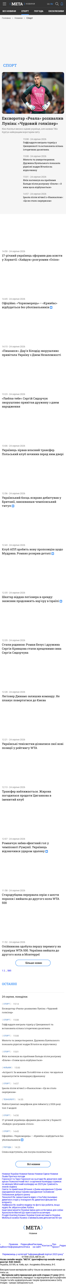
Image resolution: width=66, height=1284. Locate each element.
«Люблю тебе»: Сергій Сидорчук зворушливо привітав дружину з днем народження (30, 402)
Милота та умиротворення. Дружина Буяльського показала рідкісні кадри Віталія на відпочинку (41, 165)
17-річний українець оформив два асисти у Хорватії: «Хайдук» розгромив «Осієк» (32, 257)
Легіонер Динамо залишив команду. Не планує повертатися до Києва (31, 698)
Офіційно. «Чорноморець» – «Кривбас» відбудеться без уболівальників (29, 305)
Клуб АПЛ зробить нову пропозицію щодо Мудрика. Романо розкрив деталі (32, 551)
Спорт (25, 11)
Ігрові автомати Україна (47, 1215)
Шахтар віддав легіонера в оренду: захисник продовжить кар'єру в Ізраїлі (30, 599)
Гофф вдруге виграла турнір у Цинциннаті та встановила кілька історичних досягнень (43, 146)
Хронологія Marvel (11, 1212)
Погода (38, 11)
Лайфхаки (7, 1205)
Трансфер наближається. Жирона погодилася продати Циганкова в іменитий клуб (26, 795)
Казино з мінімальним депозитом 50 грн (41, 1217)
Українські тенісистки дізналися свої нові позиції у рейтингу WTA (32, 746)
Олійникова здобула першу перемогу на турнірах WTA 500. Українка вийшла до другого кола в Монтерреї (31, 950)
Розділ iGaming (10, 1215)
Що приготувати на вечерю (35, 1212)
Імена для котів (38, 1210)
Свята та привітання (13, 1189)
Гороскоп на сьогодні (32, 1179)
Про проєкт (56, 1245)
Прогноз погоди (16, 1176)
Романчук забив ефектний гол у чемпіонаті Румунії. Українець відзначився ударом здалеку (25, 847)
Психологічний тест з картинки (25, 1181)
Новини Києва (26, 1174)
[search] (57, 3)
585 (9, 970)
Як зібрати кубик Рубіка (21, 1207)
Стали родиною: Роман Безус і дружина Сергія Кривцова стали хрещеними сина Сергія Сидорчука (31, 648)
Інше (4, 1210)
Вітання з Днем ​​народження (39, 1189)
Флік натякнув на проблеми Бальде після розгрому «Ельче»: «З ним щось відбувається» (42, 184)
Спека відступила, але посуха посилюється (27, 1151)
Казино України (26, 1215)
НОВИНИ (30, 4)
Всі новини (9, 11)
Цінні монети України (18, 1210)
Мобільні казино (10, 1217)
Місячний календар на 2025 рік (30, 1184)
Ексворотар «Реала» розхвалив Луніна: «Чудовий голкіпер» (32, 121)
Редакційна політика (27, 1245)
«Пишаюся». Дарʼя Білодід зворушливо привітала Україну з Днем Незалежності (31, 353)
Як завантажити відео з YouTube (30, 1197)
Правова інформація (15, 1245)
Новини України (10, 1174)
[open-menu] (4, 4)
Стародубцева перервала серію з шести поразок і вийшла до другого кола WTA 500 (30, 899)
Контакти (47, 1245)
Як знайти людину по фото (27, 1205)
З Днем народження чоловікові (37, 1192)
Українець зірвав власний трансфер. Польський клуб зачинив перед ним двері (33, 452)
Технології (7, 1197)
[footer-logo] (33, 1227)
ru (51, 4)
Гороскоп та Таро (11, 1179)
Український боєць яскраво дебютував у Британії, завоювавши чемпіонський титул (31, 502)
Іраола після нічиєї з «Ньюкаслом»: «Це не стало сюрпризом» (43, 199)
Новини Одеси (42, 1174)
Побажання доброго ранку (16, 1194)
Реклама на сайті (37, 1245)
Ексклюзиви (56, 11)
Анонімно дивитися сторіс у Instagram (29, 1198)
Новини (33, 1233)
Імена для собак (54, 1210)
